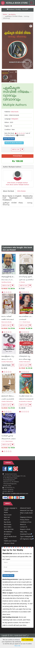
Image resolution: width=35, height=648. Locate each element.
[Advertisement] (17, 224)
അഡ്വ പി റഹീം (6, 359)
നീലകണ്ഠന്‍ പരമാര (8, 439)
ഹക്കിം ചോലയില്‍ (7, 399)
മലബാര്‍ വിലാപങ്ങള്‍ (9, 396)
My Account (7, 515)
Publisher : (11, 112)
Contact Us (23, 527)
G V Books (22, 282)
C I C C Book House (24, 322)
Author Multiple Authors (12, 167)
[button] (17, 10)
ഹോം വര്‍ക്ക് (6, 316)
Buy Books (7, 522)
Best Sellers (7, 527)
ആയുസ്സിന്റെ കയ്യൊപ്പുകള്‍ (11, 277)
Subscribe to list (8, 575)
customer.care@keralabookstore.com (16, 493)
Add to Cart (15, 149)
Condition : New (9, 129)
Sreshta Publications (7, 362)
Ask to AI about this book (13, 143)
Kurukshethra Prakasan (25, 401)
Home (5, 14)
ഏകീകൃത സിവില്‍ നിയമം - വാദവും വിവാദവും (17, 94)
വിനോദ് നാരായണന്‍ (26, 399)
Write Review (21, 191)
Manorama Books (6, 322)
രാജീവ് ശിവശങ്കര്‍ (7, 319)
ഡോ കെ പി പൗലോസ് (9, 280)
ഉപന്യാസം (12, 14)
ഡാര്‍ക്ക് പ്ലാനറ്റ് (7, 436)
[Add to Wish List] (22, 149)
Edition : (8, 122)
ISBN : (11, 115)
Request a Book (25, 529)
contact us (17, 601)
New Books (7, 524)
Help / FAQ (23, 532)
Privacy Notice (24, 520)
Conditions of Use (25, 522)
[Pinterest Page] (15, 471)
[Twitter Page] (10, 471)
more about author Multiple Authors (17, 185)
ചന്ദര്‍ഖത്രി (22, 319)
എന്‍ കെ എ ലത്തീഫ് (26, 280)
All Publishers (8, 532)
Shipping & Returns (26, 517)
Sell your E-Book (9, 543)
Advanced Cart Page (26, 510)
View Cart (7, 517)
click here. (22, 606)
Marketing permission (11, 571)
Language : (11, 119)
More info (17, 645)
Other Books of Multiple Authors (17, 183)
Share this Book (9, 139)
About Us (23, 524)
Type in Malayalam (26, 536)
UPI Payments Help (26, 539)
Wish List (7, 520)
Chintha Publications (24, 362)
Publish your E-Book (10, 541)
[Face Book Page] (4, 471)
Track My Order (9, 529)
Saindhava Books (6, 282)
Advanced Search (25, 508)
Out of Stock (6, 365)
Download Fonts (25, 534)
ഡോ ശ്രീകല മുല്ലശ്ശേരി (26, 359)
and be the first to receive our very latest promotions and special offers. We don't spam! (17, 554)
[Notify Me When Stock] (12, 365)
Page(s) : (8, 126)
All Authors (7, 534)
